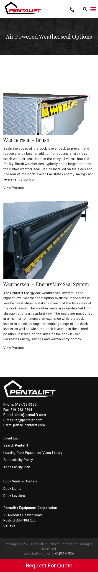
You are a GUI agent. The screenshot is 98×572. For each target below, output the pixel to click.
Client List (11, 438)
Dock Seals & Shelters (20, 481)
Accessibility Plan (16, 467)
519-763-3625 (25, 404)
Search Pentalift (15, 445)
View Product (13, 188)
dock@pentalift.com (30, 415)
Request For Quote (49, 565)
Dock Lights (12, 489)
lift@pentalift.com (29, 420)
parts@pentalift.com (29, 425)
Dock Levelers (14, 496)
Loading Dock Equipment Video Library (32, 453)
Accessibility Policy (18, 460)
